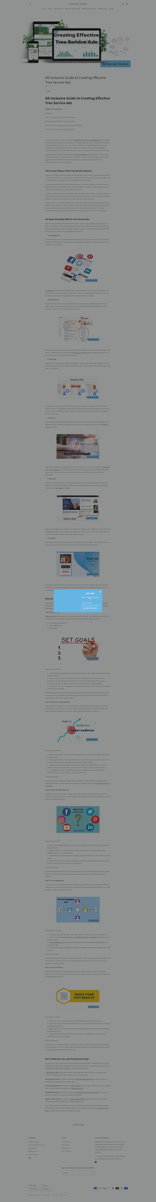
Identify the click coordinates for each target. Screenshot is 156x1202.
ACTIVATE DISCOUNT (90, 608)
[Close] (100, 592)
